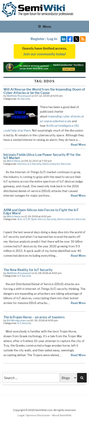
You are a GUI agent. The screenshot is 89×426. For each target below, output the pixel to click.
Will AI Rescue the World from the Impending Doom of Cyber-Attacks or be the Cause (44, 90)
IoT (29, 163)
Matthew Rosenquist (19, 95)
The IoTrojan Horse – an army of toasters (34, 317)
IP (29, 219)
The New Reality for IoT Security (28, 270)
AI (18, 98)
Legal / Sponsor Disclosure (34, 415)
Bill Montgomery (16, 320)
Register (38, 39)
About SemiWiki (61, 415)
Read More (78, 144)
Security (25, 98)
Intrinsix (22, 163)
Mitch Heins (14, 160)
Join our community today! (44, 54)
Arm (19, 219)
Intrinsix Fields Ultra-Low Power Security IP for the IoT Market (42, 156)
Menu (47, 26)
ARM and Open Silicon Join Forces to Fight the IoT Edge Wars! (41, 211)
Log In (52, 39)
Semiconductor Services (56, 163)
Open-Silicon (38, 219)
